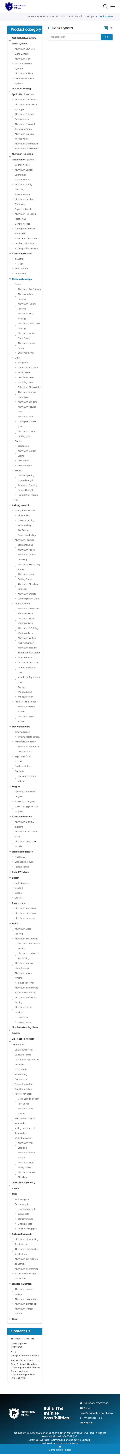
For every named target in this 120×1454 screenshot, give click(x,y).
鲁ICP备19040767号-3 (65, 1436)
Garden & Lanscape (82, 16)
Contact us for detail (60, 1450)
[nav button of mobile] (112, 6)
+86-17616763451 (19, 1345)
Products (62, 16)
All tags (44, 1440)
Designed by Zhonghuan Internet (60, 1443)
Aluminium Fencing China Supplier (71, 1440)
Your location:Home (42, 16)
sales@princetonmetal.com (25, 1355)
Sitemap (34, 1440)
